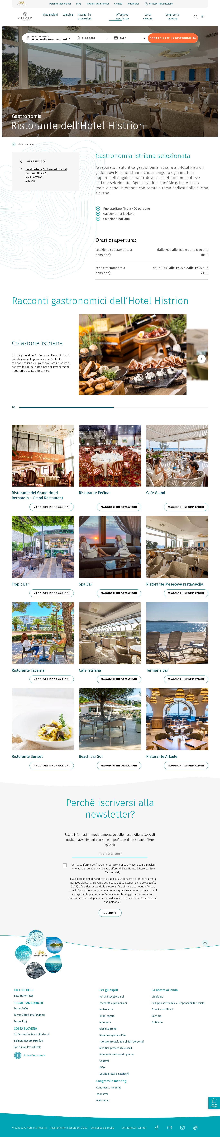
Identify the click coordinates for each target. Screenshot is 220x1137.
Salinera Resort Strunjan (28, 1040)
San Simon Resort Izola (27, 1047)
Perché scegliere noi (60, 3)
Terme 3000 (21, 1008)
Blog (78, 3)
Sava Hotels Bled (24, 995)
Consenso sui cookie (102, 1127)
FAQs (102, 1067)
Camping (67, 14)
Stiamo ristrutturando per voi (116, 1054)
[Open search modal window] (195, 17)
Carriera (156, 1015)
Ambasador (133, 3)
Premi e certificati (162, 1009)
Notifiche (157, 1022)
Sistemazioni (50, 14)
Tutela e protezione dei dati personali (121, 1041)
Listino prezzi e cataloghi (114, 1073)
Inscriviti (110, 912)
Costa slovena (147, 16)
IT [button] (202, 16)
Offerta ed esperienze (122, 16)
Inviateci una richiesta (97, 3)
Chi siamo (157, 996)
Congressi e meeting (172, 16)
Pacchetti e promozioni (84, 16)
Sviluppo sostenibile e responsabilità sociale (178, 1003)
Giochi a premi (107, 1028)
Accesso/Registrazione (161, 3)
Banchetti (102, 1094)
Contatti (118, 3)
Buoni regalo (106, 1015)
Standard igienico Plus (112, 1035)
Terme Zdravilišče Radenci (29, 1014)
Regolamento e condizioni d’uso (68, 1127)
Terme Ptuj (20, 1021)
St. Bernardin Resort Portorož (31, 1034)
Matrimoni (102, 1100)
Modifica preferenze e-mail (115, 1048)
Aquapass (105, 1022)
